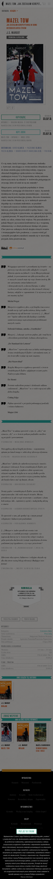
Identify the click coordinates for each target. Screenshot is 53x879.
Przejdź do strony (26, 831)
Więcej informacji (27, 877)
